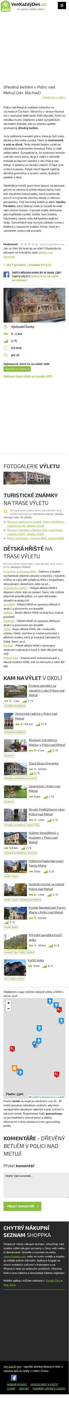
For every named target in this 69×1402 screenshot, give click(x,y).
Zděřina (7, 612)
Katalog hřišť (39, 1384)
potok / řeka (33, 825)
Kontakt (24, 1388)
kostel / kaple (11, 876)
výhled (30, 952)
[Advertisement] (34, 50)
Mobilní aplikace (17, 1384)
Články (11, 1388)
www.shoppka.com (14, 1256)
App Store (9, 1284)
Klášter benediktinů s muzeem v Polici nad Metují (44, 837)
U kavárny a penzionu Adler (20, 571)
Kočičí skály (36, 960)
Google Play (53, 1280)
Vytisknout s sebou (54, 97)
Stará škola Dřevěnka (44, 763)
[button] (34, 1044)
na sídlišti (9, 604)
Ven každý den (12, 1366)
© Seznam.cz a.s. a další (52, 1096)
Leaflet (34, 1096)
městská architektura (17, 368)
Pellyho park (10, 658)
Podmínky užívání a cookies (49, 1388)
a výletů (52, 1384)
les (16, 952)
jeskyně (8, 952)
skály (22, 952)
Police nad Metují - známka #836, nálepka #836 (35, 538)
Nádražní (8, 620)
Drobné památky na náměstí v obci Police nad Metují (46, 690)
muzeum (9, 755)
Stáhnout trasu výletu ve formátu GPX (27, 376)
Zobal (6, 629)
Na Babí (8, 645)
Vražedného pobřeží (15, 588)
